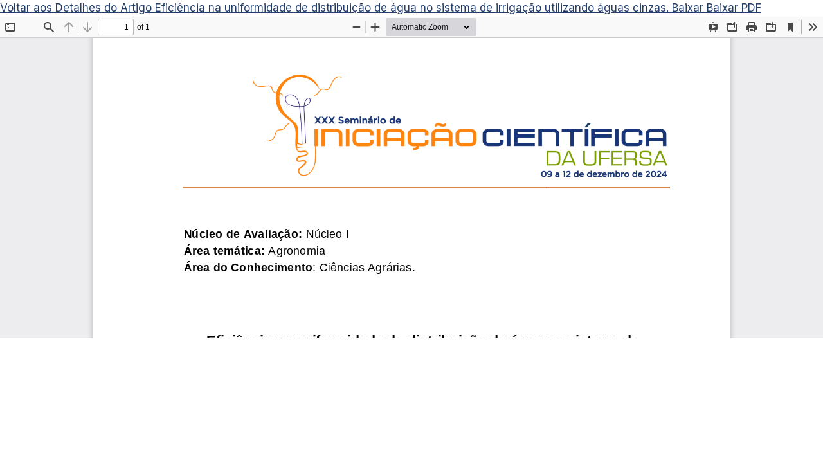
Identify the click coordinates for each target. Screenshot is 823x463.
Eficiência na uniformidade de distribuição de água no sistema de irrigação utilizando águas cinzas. (413, 7)
